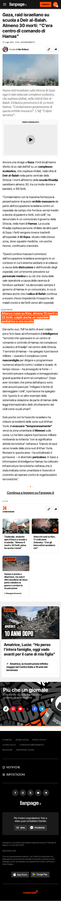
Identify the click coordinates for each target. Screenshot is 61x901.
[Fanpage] (30, 803)
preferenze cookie (25, 750)
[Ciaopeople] (30, 892)
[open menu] (3, 4)
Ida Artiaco (23, 49)
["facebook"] (35, 709)
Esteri (5, 501)
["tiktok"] (6, 709)
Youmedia (7, 740)
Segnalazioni (21, 740)
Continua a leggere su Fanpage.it (30, 493)
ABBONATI (45, 4)
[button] (55, 49)
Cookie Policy (9, 745)
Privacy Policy (39, 740)
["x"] (27, 709)
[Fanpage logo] (18, 4)
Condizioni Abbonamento (32, 745)
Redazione (7, 750)
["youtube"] (20, 709)
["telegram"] (42, 709)
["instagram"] (13, 709)
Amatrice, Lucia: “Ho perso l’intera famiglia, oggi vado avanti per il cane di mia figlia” (29, 649)
